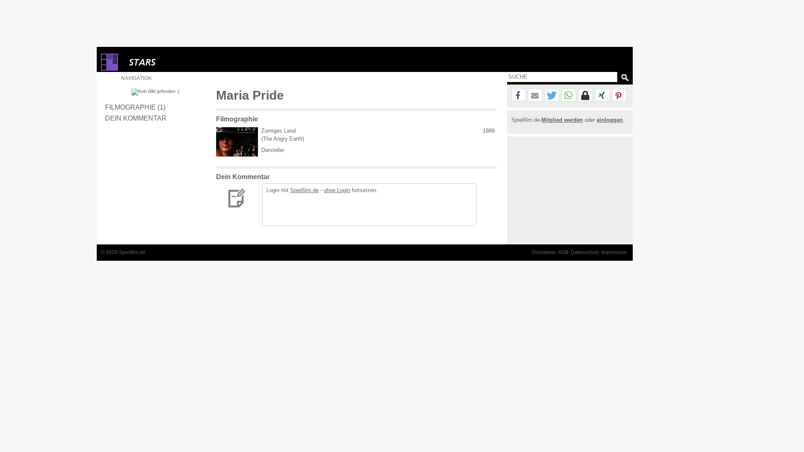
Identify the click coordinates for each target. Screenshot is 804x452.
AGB (563, 252)
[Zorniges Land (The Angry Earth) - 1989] (237, 142)
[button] (519, 95)
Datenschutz (585, 252)
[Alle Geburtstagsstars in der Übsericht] (172, 62)
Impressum (613, 252)
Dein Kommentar (136, 118)
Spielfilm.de (304, 190)
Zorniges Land (278, 131)
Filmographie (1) (135, 107)
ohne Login (337, 190)
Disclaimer (544, 252)
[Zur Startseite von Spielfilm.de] (109, 69)
